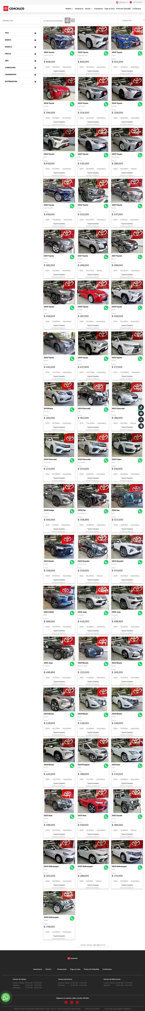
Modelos (68, 9)
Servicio (87, 9)
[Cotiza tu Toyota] (141, 407)
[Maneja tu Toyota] (141, 413)
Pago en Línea (109, 9)
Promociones (98, 9)
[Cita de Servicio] (141, 420)
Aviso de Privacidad (92, 1009)
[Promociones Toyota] (141, 426)
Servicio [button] (48, 969)
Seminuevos (79, 9)
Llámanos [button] (122, 2)
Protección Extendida (123, 9)
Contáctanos (137, 9)
